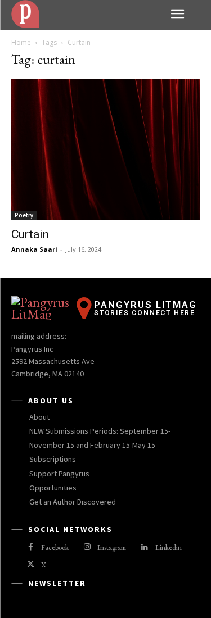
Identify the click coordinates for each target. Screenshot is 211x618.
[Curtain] (105, 149)
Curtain (30, 234)
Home (21, 42)
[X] (31, 565)
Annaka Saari (34, 249)
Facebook (55, 547)
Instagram (111, 547)
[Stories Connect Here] (86, 14)
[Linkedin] (144, 547)
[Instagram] (87, 547)
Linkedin (168, 547)
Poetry (24, 215)
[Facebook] (31, 547)
